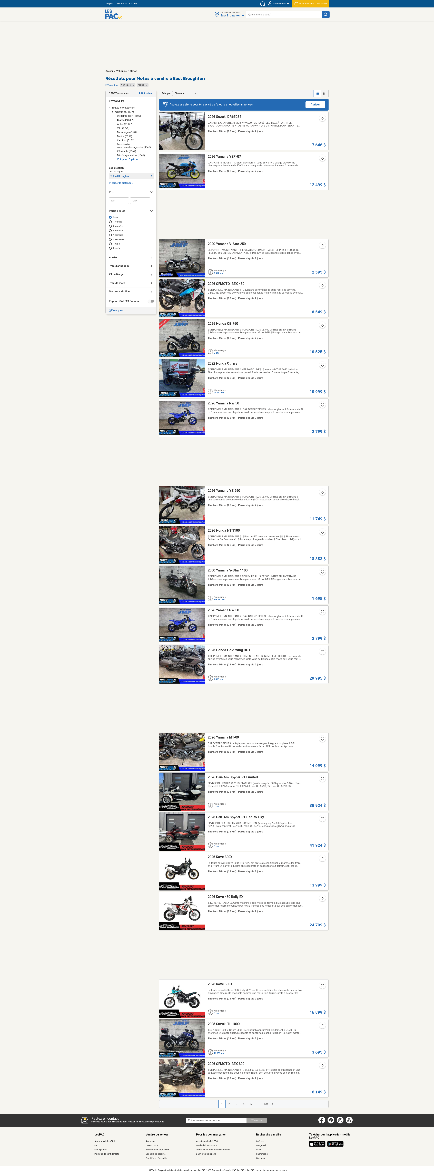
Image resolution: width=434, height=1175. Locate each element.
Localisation (116, 167)
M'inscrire (256, 1120)
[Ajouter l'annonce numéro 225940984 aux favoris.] (322, 493)
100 (266, 1104)
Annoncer (150, 1141)
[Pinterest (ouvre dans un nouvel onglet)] (331, 1123)
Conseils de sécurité (155, 1154)
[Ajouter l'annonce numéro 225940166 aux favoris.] (322, 286)
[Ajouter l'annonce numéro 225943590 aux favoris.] (322, 779)
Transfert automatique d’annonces (213, 1149)
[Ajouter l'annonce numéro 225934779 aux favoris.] (322, 573)
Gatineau (260, 1158)
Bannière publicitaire (206, 1154)
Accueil (109, 71)
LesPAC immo (152, 1145)
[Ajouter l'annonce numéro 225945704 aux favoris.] (322, 119)
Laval (258, 1149)
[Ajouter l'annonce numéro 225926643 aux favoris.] (322, 1066)
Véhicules (121, 71)
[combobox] (284, 14)
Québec (260, 1141)
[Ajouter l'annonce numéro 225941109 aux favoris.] (322, 406)
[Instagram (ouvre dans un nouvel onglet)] (340, 1123)
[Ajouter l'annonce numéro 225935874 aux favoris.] (322, 652)
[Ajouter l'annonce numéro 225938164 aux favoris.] (322, 612)
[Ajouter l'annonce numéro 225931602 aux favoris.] (322, 740)
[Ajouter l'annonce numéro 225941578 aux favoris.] (322, 366)
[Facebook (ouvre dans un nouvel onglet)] (321, 1123)
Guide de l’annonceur (206, 1145)
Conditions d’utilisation (157, 1158)
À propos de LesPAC (104, 1141)
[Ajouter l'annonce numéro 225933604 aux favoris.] (322, 819)
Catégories (116, 101)
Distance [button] (179, 93)
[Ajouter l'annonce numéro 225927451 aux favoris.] (322, 986)
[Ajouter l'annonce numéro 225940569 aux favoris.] (322, 246)
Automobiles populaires (157, 1149)
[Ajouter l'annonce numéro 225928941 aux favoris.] (322, 899)
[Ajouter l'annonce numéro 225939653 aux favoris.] (322, 533)
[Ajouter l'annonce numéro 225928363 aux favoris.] (322, 1026)
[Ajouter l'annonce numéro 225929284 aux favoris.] (322, 859)
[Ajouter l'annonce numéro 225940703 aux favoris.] (322, 159)
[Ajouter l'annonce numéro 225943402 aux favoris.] (322, 326)
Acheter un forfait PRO (207, 1141)
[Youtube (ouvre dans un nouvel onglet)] (350, 1123)
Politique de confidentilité (106, 1154)
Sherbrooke (262, 1154)
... (258, 1104)
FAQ (96, 1145)
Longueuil (261, 1145)
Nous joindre (100, 1149)
